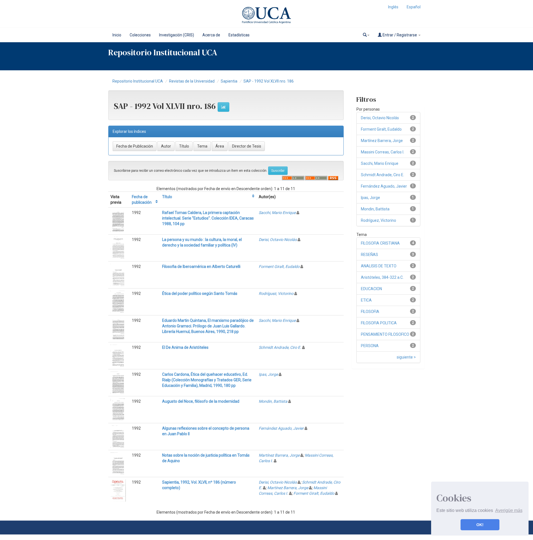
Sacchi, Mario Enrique (277, 212)
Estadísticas (239, 35)
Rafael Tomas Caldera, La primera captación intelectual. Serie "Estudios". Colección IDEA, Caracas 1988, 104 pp (208, 218)
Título (167, 197)
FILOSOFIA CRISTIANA (380, 243)
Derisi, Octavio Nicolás (278, 239)
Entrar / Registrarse (400, 35)
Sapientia (229, 81)
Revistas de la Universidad (192, 81)
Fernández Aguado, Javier (281, 428)
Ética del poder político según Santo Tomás (199, 293)
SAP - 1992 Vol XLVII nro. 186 (268, 81)
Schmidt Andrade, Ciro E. (280, 347)
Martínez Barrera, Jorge (279, 455)
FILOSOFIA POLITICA (379, 323)
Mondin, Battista (273, 401)
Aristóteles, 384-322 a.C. (382, 277)
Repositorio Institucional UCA (137, 81)
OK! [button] (480, 524)
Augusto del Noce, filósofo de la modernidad (200, 401)
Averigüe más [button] (508, 510)
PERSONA (370, 346)
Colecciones (140, 35)
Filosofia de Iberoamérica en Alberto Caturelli (201, 266)
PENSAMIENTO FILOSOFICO (385, 334)
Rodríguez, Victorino (276, 293)
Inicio (116, 35)
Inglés (393, 7)
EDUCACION (371, 289)
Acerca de (211, 35)
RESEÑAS (369, 254)
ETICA (366, 300)
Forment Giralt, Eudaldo (279, 266)
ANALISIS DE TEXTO (378, 266)
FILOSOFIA (370, 311)
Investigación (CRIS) (176, 35)
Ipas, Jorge (268, 374)
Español (414, 7)
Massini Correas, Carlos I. (382, 152)
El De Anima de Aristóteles (185, 347)
